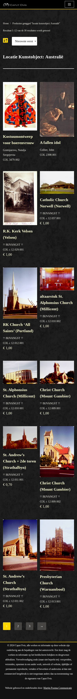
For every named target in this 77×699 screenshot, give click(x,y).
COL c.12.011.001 (19, 470)
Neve (6, 695)
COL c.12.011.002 (14, 591)
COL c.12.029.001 (18, 242)
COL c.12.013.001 (52, 591)
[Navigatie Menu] (69, 4)
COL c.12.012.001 (18, 336)
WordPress (47, 695)
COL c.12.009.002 (55, 494)
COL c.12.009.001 (55, 401)
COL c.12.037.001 (55, 211)
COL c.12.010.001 (19, 401)
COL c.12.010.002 (56, 311)
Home (6, 23)
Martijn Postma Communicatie (57, 688)
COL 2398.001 (50, 148)
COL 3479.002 (18, 147)
